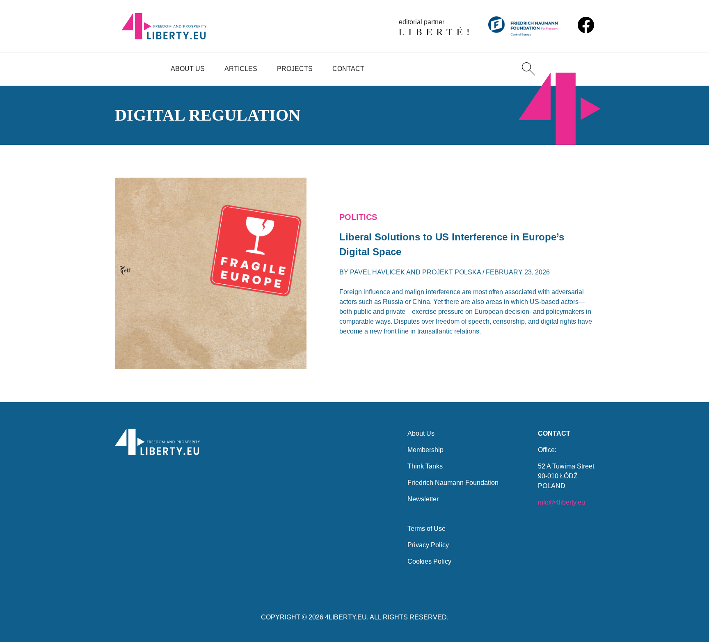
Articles (240, 68)
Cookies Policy (429, 561)
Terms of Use (426, 528)
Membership (425, 449)
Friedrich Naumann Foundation (453, 482)
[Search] (528, 69)
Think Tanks (425, 466)
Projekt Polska (451, 272)
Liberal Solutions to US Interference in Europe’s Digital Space (451, 244)
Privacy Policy (428, 544)
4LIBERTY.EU (346, 617)
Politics (358, 217)
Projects (295, 68)
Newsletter (423, 499)
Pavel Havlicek (377, 272)
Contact (348, 68)
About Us (188, 68)
